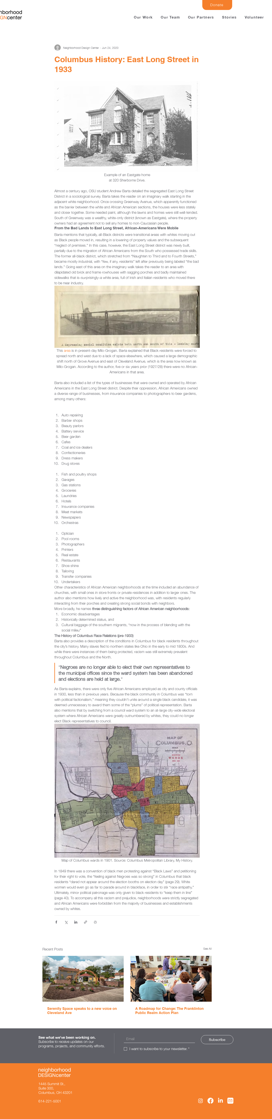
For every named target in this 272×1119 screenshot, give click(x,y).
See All (207, 948)
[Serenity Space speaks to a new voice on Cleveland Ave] (83, 979)
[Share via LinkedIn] (76, 922)
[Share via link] (85, 922)
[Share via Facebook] (56, 922)
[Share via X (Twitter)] (66, 922)
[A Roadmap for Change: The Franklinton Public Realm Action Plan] (171, 979)
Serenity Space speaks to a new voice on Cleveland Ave (82, 1010)
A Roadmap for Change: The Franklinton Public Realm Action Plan (169, 1010)
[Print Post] (95, 922)
